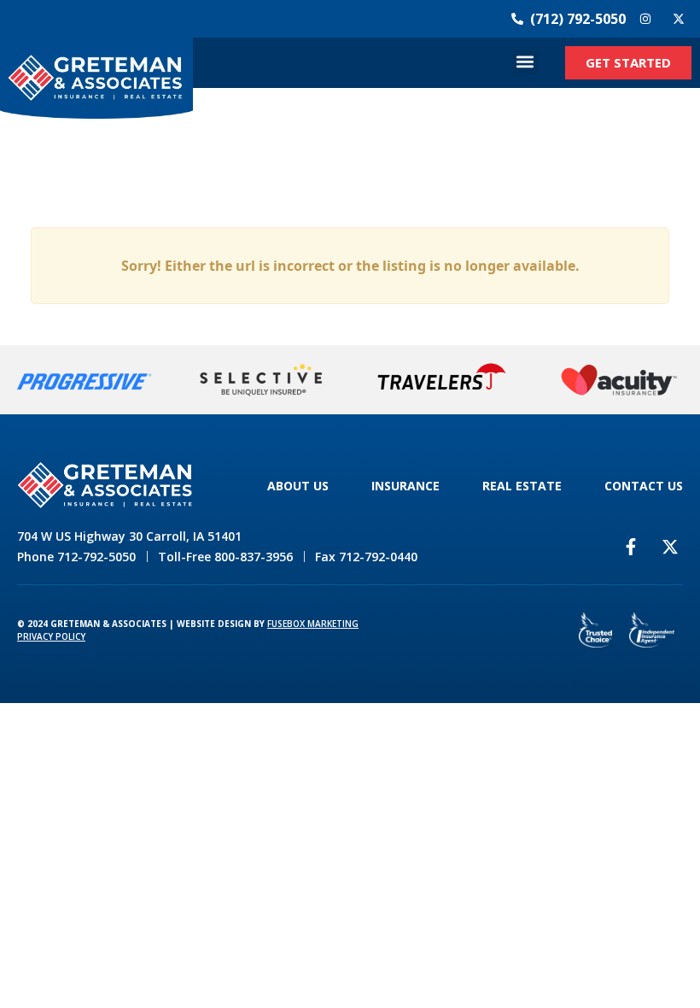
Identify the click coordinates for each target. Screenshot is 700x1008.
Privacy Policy (51, 636)
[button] (525, 62)
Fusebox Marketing (313, 624)
